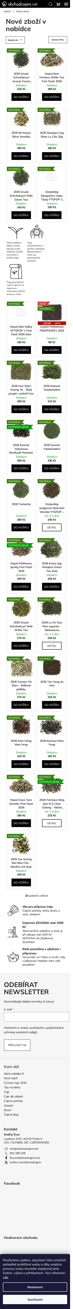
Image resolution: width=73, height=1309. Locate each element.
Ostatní (8, 1105)
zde (5, 1277)
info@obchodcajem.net (24, 1148)
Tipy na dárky (12, 1087)
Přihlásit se (17, 1045)
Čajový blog (11, 1114)
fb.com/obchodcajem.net (25, 1158)
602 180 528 (17, 1153)
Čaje (7, 1092)
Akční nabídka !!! (14, 1073)
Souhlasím (35, 1299)
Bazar (7, 1110)
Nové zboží (11, 1078)
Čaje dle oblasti (13, 1096)
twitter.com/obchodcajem (25, 1162)
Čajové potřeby (13, 1101)
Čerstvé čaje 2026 (15, 1083)
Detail (51, 527)
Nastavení (35, 1287)
